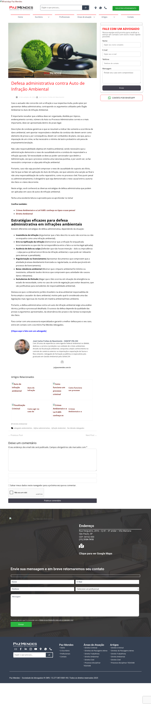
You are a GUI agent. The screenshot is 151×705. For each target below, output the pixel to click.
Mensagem (106, 68)
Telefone (105, 59)
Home (20, 17)
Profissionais (64, 17)
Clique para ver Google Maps (95, 553)
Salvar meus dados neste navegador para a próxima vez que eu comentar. (43, 485)
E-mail (104, 50)
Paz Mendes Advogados (75, 428)
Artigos (104, 17)
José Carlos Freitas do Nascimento (51, 97)
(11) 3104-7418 (86, 539)
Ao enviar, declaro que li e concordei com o (42, 620)
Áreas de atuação (84, 17)
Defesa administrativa (42, 428)
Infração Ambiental (58, 428)
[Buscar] (49, 655)
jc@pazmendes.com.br (62, 367)
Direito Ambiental (20, 424)
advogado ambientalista (23, 428)
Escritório (39, 17)
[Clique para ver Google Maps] (81, 546)
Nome (104, 41)
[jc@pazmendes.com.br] (62, 361)
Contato (130, 17)
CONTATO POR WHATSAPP (123, 98)
